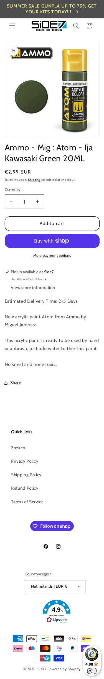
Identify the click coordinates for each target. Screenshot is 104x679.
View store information (33, 287)
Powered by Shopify (64, 669)
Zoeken (18, 447)
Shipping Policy (26, 474)
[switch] (92, 671)
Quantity (13, 189)
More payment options (52, 255)
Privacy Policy (24, 461)
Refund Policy (25, 488)
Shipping (34, 180)
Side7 (42, 669)
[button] (12, 25)
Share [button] (15, 382)
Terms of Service (27, 501)
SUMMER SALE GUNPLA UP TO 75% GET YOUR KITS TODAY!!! (52, 8)
